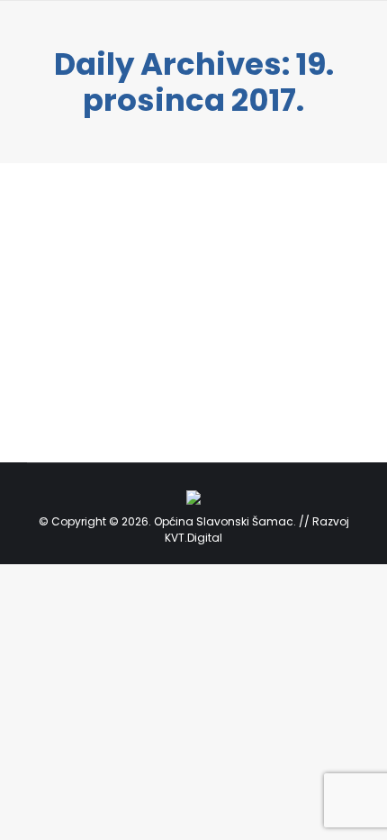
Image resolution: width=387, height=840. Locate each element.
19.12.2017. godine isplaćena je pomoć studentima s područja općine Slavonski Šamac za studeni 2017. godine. (179, 299)
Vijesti (65, 359)
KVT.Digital (193, 537)
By (122, 359)
